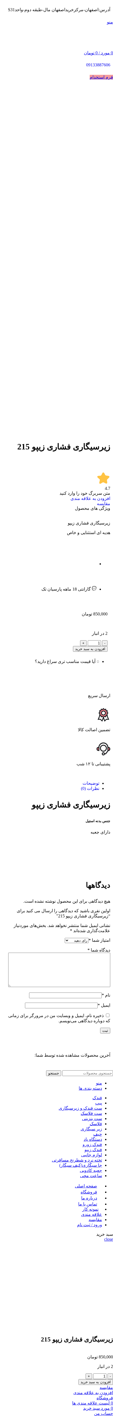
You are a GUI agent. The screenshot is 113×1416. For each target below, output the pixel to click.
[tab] (51, 783)
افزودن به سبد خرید (90, 649)
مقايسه (95, 1219)
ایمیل (104, 1005)
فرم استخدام (101, 77)
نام (106, 995)
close (108, 1239)
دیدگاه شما (98, 950)
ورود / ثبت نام (89, 1224)
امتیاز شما (99, 940)
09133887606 (98, 65)
